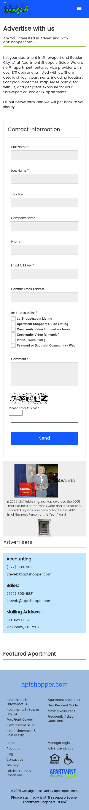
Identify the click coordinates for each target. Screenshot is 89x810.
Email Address (22, 265)
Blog (9, 754)
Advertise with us (60, 748)
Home (11, 742)
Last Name (20, 171)
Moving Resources (61, 711)
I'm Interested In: (24, 313)
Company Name (23, 218)
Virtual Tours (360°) (31, 340)
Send (44, 438)
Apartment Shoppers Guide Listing (42, 324)
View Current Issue (20, 725)
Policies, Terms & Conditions (18, 773)
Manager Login (59, 742)
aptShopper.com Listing (34, 318)
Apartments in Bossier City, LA (22, 712)
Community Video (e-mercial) (38, 334)
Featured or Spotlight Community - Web (46, 345)
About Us (13, 748)
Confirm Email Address (27, 289)
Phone (15, 242)
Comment (20, 359)
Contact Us (14, 759)
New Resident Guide (63, 705)
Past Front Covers (19, 719)
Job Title (17, 194)
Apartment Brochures (64, 699)
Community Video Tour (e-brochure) (43, 329)
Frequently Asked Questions (60, 718)
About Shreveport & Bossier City (21, 733)
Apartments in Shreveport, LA (17, 702)
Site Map (12, 765)
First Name (20, 147)
